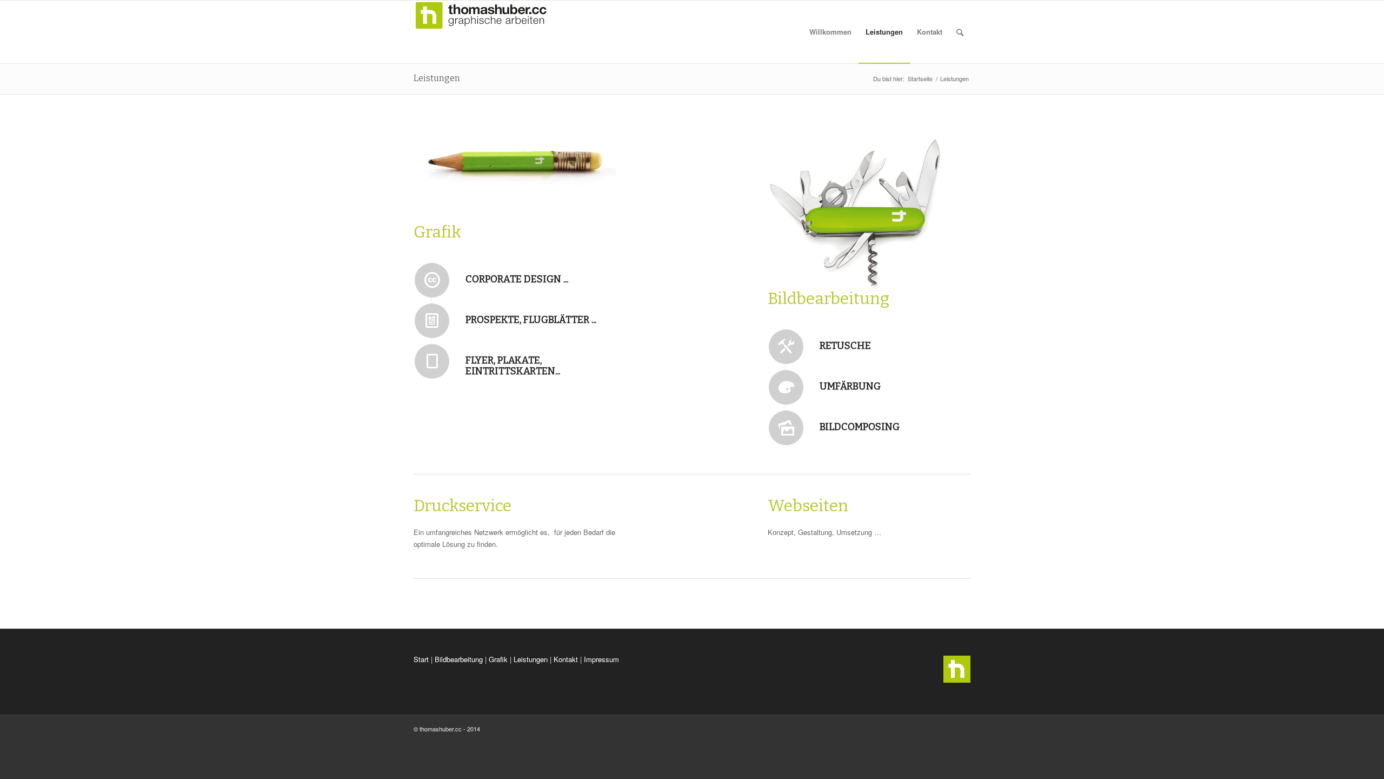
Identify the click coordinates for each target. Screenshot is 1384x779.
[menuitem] (830, 32)
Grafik (498, 659)
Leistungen (437, 78)
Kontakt (566, 659)
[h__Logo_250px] (481, 32)
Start (421, 659)
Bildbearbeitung (459, 659)
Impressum (601, 659)
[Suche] (959, 32)
